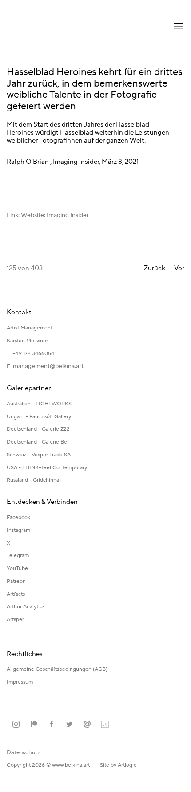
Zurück (154, 268)
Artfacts (16, 594)
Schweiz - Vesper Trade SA (39, 454)
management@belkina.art (48, 366)
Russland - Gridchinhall (34, 480)
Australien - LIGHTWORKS (39, 403)
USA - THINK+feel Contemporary (47, 467)
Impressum (20, 682)
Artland (105, 724)
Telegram (18, 555)
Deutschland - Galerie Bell (38, 442)
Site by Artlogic (118, 765)
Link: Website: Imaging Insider (48, 215)
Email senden (87, 724)
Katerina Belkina (42, 26)
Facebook (18, 517)
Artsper (15, 619)
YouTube (17, 568)
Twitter (69, 724)
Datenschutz (23, 752)
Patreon (16, 581)
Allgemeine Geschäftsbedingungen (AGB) (57, 669)
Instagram (18, 530)
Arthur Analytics (25, 606)
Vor (179, 268)
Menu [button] (177, 26)
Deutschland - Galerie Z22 (38, 429)
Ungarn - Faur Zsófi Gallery (39, 416)
